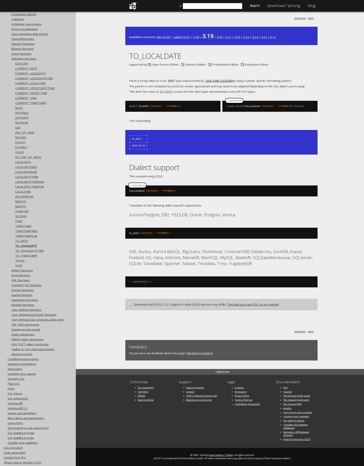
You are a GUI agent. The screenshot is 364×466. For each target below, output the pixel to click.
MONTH (20, 206)
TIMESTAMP (23, 226)
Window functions (22, 305)
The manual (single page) (296, 395)
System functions (22, 290)
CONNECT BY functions (26, 285)
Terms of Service (244, 400)
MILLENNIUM (24, 196)
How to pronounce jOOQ (296, 439)
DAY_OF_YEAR (24, 132)
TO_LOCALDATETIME (29, 251)
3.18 (219, 37)
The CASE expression (25, 324)
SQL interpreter (18, 398)
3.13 (264, 37)
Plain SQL (14, 383)
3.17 (228, 37)
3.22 (166, 37)
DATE (19, 108)
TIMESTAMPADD (26, 231)
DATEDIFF (22, 118)
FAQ (285, 387)
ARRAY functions (22, 270)
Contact (190, 391)
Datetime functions (23, 58)
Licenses (239, 387)
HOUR (19, 152)
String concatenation (24, 29)
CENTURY (21, 63)
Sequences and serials (25, 329)
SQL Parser (15, 393)
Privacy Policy (242, 395)
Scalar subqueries (22, 334)
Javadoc (287, 408)
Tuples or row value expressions (32, 349)
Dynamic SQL (16, 379)
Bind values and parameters (26, 418)
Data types (15, 369)
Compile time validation (23, 443)
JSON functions (21, 275)
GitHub (141, 395)
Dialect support (154, 167)
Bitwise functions (22, 49)
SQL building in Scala (21, 438)
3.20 (196, 37)
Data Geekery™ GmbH (221, 455)
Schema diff (15, 403)
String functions (21, 54)
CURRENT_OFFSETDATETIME (35, 88)
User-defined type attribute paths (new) (37, 319)
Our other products (293, 420)
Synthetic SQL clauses (22, 374)
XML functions (20, 280)
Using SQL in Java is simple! (297, 412)
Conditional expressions (23, 359)
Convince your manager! (296, 416)
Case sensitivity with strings (29, 34)
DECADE (20, 137)
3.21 (186, 37)
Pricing (283, 5)
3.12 (273, 37)
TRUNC (20, 260)
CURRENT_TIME (26, 98)
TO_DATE (21, 241)
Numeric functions (23, 44)
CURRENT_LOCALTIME (30, 83)
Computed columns (23, 14)
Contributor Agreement (247, 404)
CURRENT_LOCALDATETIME (34, 78)
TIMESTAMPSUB (26, 236)
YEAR (18, 265)
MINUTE (20, 201)
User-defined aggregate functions (33, 315)
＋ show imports (234, 100)
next (311, 18)
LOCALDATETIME (26, 177)
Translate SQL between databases (295, 426)
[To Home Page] (133, 9)
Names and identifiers (22, 413)
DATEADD (21, 113)
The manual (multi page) (296, 400)
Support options (195, 387)
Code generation (15, 452)
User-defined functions (26, 310)
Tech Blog (143, 391)
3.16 (237, 37)
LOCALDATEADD (26, 167)
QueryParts (15, 423)
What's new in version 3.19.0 (22, 462)
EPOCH (20, 142)
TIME (18, 221)
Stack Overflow (146, 400)
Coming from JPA (15, 457)
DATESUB (21, 122)
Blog (312, 5)
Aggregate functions (24, 300)
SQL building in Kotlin (21, 433)
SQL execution (13, 448)
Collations (17, 19)
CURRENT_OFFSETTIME (31, 93)
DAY (18, 127)
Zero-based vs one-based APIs (28, 428)
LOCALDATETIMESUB (29, 186)
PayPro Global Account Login (201, 395)
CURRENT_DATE (26, 68)
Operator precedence (22, 364)
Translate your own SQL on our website (252, 304)
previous (300, 18)
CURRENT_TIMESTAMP (30, 103)
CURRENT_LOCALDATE (30, 73)
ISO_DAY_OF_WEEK (28, 157)
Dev (159, 37)
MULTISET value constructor (30, 344)
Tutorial (287, 391)
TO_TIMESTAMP (26, 255)
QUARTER (22, 211)
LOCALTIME (23, 191)
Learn (255, 5)
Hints (11, 388)
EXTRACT (21, 147)
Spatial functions (21, 295)
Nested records (21, 354)
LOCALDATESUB (26, 172)
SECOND (21, 216)
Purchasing (240, 391)
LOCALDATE (23, 162)
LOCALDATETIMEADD (29, 182)
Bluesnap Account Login (199, 400)
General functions (22, 39)
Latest (177, 37)
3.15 (246, 37)
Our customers (146, 387)
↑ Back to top (222, 371)
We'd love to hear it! (200, 353)
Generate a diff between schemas (296, 434)
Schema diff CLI (17, 408)
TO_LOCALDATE (26, 246)
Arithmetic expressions (26, 24)
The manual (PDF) (292, 404)
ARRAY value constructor (27, 339)
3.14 (255, 37)
